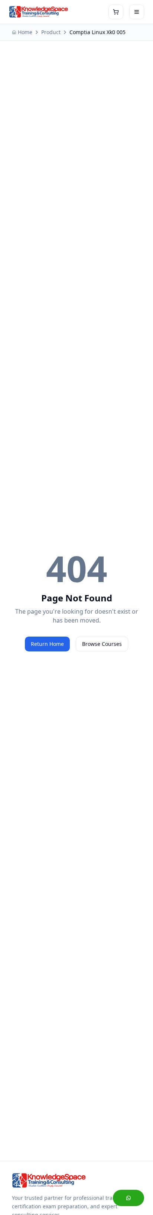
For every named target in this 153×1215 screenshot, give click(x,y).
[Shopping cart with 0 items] (115, 11)
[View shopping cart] (115, 11)
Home (25, 32)
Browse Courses (102, 643)
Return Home (47, 643)
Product (51, 32)
